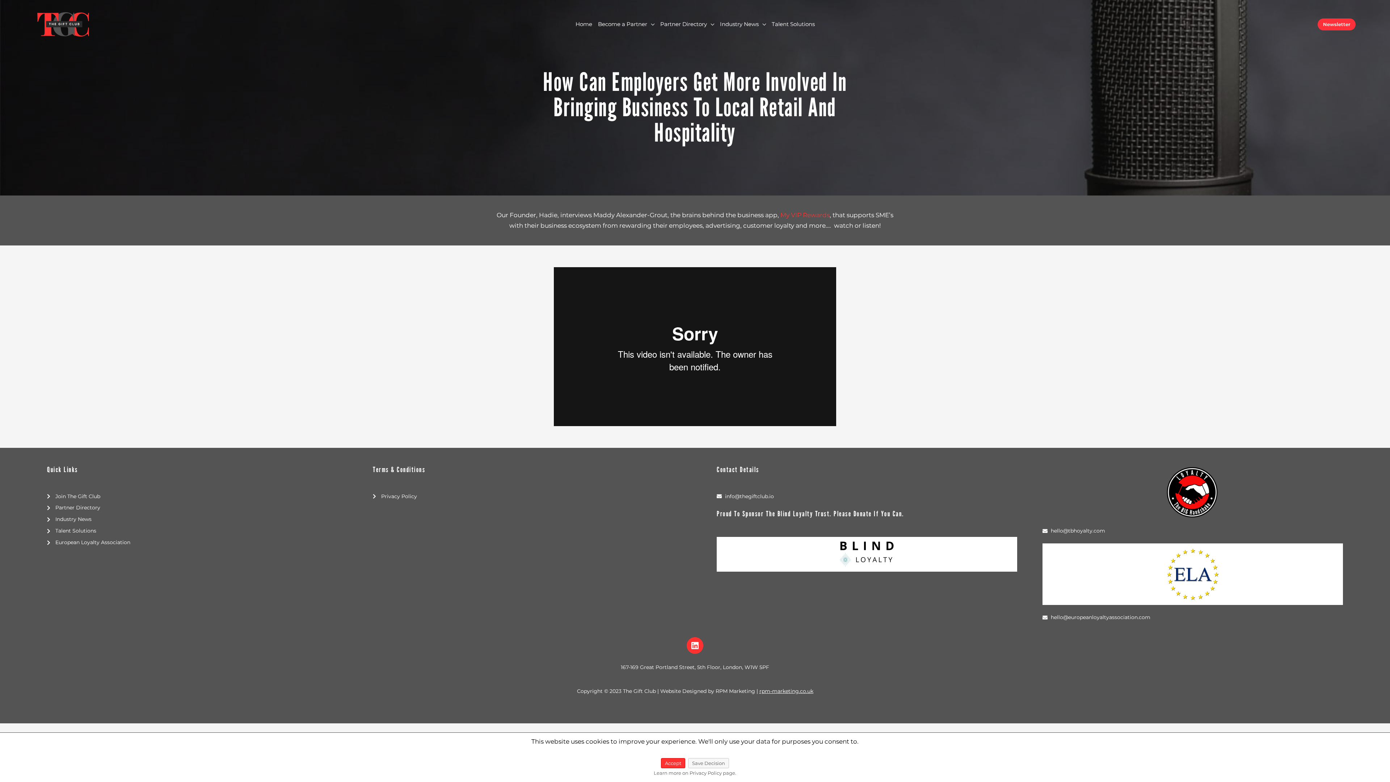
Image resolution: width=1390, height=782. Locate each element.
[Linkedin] (695, 645)
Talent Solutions (793, 24)
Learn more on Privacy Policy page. (695, 773)
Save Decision (708, 763)
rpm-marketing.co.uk (786, 691)
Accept (673, 763)
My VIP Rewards (805, 215)
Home (584, 24)
